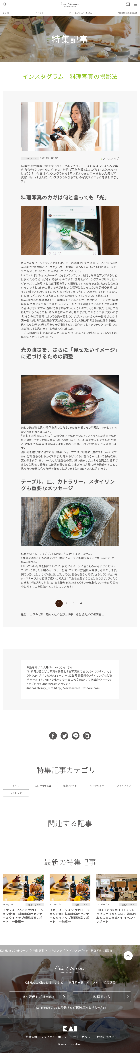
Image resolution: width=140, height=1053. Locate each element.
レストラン (16, 792)
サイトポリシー (83, 1037)
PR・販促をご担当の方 (80, 12)
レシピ (6, 12)
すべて (16, 785)
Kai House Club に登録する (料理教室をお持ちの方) (70, 1007)
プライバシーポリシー (55, 1037)
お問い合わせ (105, 1037)
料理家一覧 (76, 982)
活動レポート (70, 785)
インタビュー (97, 785)
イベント (39, 12)
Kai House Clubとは (127, 12)
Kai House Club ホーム (14, 950)
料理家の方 (101, 996)
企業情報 (31, 1037)
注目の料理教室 (43, 785)
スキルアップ (111, 158)
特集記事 (38, 950)
